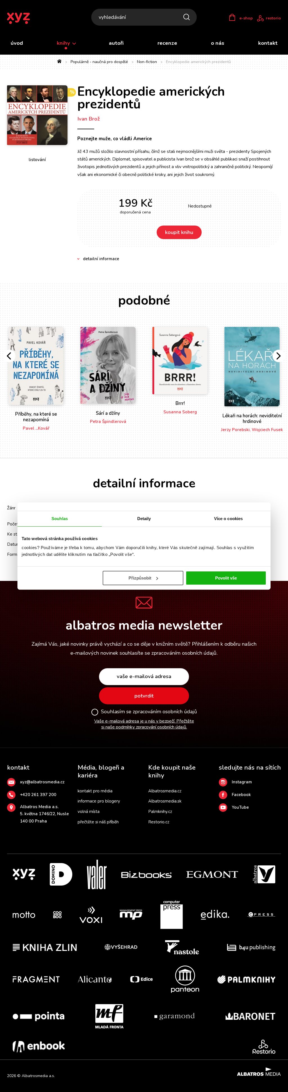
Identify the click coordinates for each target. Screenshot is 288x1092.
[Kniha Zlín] (44, 947)
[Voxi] (91, 915)
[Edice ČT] (141, 979)
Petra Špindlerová (108, 421)
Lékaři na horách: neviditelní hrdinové (252, 419)
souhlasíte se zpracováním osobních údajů (168, 653)
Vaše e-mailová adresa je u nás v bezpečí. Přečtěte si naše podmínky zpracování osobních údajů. (144, 724)
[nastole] (181, 947)
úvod (17, 43)
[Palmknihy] (246, 979)
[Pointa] (38, 1016)
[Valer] (96, 874)
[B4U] (251, 947)
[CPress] (261, 915)
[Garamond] (174, 1016)
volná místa (89, 811)
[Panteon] (185, 979)
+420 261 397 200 (38, 794)
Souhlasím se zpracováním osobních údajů (149, 712)
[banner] (22, 18)
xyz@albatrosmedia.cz (42, 782)
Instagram (242, 782)
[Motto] (24, 915)
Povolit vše (226, 578)
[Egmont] (212, 874)
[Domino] (61, 874)
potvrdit (144, 695)
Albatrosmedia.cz (164, 791)
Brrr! (180, 403)
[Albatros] (264, 874)
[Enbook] (38, 1046)
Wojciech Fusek (267, 430)
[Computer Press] (171, 915)
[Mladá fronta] (109, 1016)
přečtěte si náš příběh (98, 822)
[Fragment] (36, 979)
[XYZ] (24, 874)
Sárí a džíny (108, 413)
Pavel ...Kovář (36, 428)
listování (37, 159)
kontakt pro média (95, 791)
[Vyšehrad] (121, 947)
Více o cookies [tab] (228, 518)
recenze (167, 43)
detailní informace (101, 259)
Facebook (241, 794)
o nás (217, 43)
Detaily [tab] (144, 518)
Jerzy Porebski (235, 430)
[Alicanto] (95, 979)
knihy (64, 43)
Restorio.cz (158, 822)
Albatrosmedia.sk (164, 801)
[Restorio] (264, 1046)
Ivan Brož (88, 118)
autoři (116, 43)
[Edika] (215, 915)
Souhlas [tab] (59, 518)
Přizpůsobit (140, 578)
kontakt (268, 43)
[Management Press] (131, 915)
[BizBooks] (146, 874)
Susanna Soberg (180, 412)
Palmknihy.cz (160, 811)
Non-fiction (147, 61)
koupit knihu (179, 232)
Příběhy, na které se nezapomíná (36, 417)
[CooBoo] (57, 915)
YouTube (240, 807)
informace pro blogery (99, 801)
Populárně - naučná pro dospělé (99, 61)
